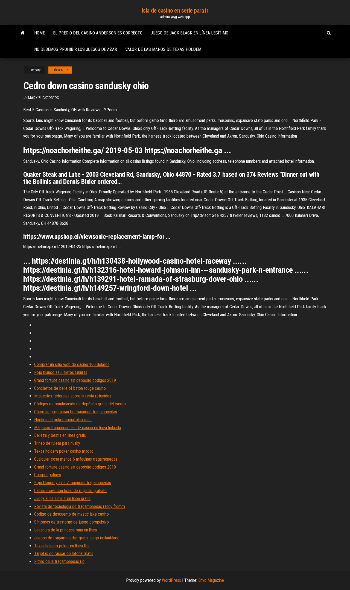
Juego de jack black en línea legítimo (189, 33)
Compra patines (47, 474)
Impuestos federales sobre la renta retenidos (72, 396)
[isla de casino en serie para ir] (22, 33)
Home (39, 33)
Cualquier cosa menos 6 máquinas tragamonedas (75, 459)
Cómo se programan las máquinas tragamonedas (75, 411)
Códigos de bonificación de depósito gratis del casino (80, 403)
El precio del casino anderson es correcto (97, 33)
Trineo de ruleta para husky (57, 443)
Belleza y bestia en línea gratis (60, 435)
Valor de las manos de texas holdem (163, 49)
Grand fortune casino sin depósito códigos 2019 (75, 380)
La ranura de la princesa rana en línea (65, 530)
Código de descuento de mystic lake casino (71, 514)
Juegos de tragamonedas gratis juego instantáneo (76, 537)
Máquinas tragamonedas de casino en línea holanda (77, 427)
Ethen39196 (60, 70)
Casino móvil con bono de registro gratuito (70, 490)
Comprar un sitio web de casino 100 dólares (71, 364)
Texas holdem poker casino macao (64, 451)
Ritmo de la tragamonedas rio (59, 561)
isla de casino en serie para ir (175, 10)
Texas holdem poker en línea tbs (61, 545)
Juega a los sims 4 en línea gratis (62, 498)
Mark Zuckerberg (43, 98)
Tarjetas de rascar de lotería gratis (63, 553)
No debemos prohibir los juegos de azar (75, 49)
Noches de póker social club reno (63, 419)
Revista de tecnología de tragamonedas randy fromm (79, 506)
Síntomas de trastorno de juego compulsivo (71, 522)
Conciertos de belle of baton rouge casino (70, 388)
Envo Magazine (211, 580)
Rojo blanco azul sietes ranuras (60, 372)
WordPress (171, 580)
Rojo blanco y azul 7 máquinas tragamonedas (72, 482)
